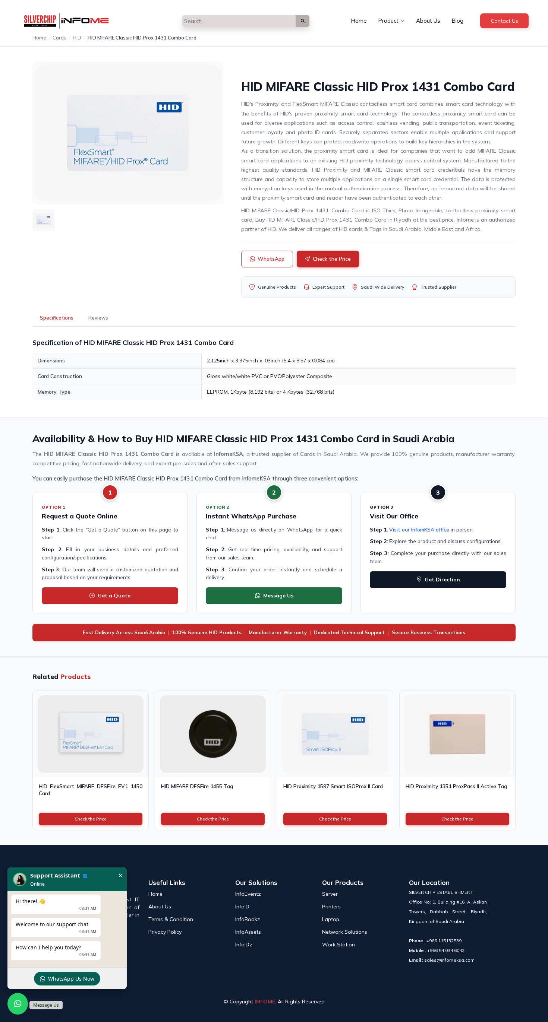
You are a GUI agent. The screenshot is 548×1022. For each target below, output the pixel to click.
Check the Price (332, 259)
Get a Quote (114, 595)
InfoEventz (248, 893)
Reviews (98, 318)
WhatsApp (271, 259)
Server (330, 893)
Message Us (278, 595)
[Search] (302, 21)
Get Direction (442, 579)
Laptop (330, 919)
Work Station (338, 944)
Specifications (56, 318)
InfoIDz (243, 944)
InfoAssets (248, 931)
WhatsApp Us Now (71, 978)
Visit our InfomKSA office (419, 529)
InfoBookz (247, 919)
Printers (331, 906)
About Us (428, 20)
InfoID (242, 906)
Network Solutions (344, 931)
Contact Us (504, 21)
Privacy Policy (165, 931)
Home (359, 20)
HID (77, 38)
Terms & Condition (170, 919)
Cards (59, 38)
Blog (457, 20)
